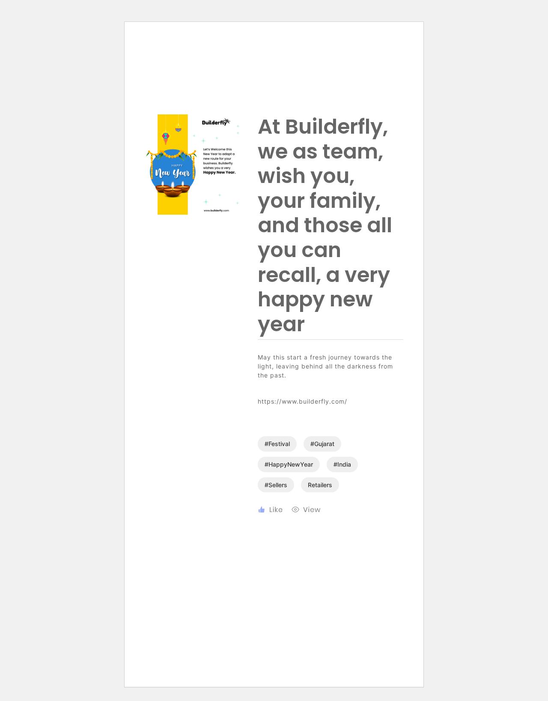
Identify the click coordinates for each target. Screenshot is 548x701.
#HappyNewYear (289, 464)
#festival (277, 443)
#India (342, 464)
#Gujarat (322, 443)
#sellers (276, 484)
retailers (320, 484)
